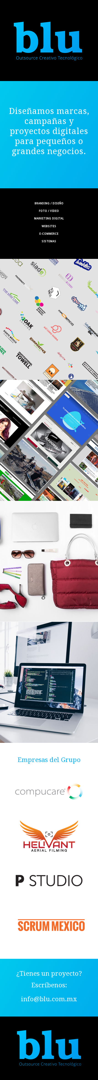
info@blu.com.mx (49, 999)
